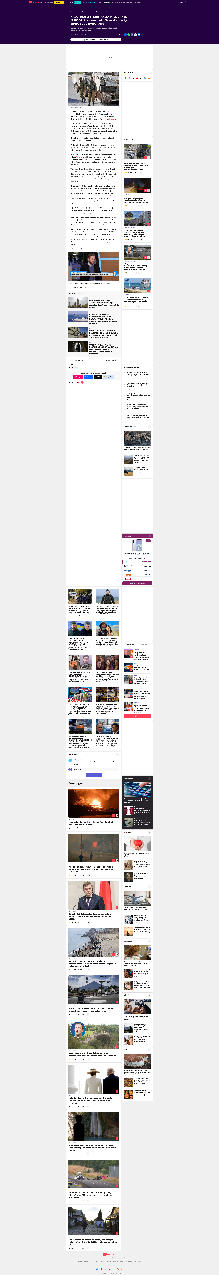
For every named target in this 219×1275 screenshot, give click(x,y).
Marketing (83, 1265)
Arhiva (126, 1265)
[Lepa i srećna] (108, 1262)
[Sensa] (122, 1262)
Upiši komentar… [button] (79, 769)
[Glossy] (102, 1262)
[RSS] (149, 78)
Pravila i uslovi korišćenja (104, 1265)
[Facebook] (126, 78)
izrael (71, 367)
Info (79, 12)
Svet (83, 12)
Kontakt (95, 1265)
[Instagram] (130, 78)
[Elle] (92, 1262)
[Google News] (145, 78)
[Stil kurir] (97, 1262)
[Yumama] (129, 1262)
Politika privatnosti (134, 1265)
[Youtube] (137, 78)
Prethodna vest (78, 360)
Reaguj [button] (72, 382)
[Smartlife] (115, 1262)
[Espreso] (86, 1262)
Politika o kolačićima (117, 1265)
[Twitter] (133, 78)
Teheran (79, 157)
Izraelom (112, 119)
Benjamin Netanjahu (105, 196)
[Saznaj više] (149, 426)
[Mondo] (34, 2)
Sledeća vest (109, 360)
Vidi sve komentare (93, 775)
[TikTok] (141, 78)
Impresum (89, 1265)
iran (76, 367)
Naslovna (73, 12)
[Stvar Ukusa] (138, 1262)
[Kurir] (80, 1262)
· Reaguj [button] (130, 172)
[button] (119, 34)
